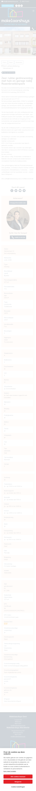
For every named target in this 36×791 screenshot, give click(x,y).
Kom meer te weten (10, 771)
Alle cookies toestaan (18, 777)
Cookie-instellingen (18, 787)
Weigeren (18, 782)
